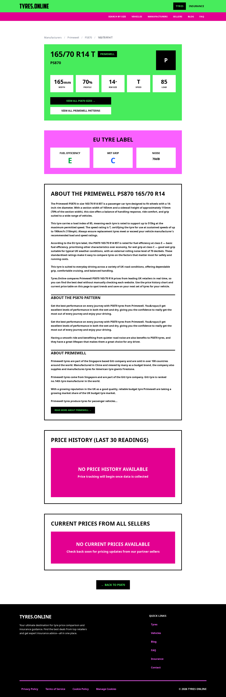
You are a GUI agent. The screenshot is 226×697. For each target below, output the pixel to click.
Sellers (177, 16)
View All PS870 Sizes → (80, 101)
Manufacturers (158, 16)
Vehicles (137, 16)
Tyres (179, 6)
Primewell (73, 37)
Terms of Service (55, 689)
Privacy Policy (29, 689)
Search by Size (117, 16)
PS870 (88, 37)
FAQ (201, 16)
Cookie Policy (81, 689)
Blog (191, 16)
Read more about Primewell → (73, 410)
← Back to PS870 (113, 585)
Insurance (196, 6)
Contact (156, 667)
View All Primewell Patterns (80, 110)
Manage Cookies (106, 689)
